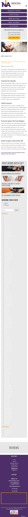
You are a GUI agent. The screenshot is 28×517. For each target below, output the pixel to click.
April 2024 (6, 268)
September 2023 (8, 281)
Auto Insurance (8, 430)
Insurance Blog (14, 468)
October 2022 (7, 302)
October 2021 (7, 325)
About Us (14, 461)
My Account (14, 26)
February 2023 (7, 295)
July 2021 (6, 331)
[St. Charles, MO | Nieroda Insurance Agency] (11, 3)
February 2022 (7, 317)
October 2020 (7, 348)
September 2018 (8, 395)
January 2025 (7, 251)
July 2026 (6, 217)
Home (14, 459)
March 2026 (7, 224)
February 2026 (7, 226)
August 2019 (7, 374)
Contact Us (14, 470)
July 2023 (6, 285)
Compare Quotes (14, 466)
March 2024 (7, 270)
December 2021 (8, 321)
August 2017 (7, 420)
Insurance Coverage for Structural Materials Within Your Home (13, 62)
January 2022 (7, 319)
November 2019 (8, 368)
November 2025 (8, 232)
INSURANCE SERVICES (14, 463)
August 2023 (7, 283)
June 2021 (6, 332)
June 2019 (6, 378)
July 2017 (6, 422)
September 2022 (8, 304)
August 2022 (7, 306)
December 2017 (8, 412)
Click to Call (18, 14)
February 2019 (7, 385)
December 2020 (8, 344)
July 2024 (6, 262)
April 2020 (6, 359)
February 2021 (7, 340)
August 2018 (7, 397)
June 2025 (6, 241)
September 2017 (8, 418)
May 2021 (6, 334)
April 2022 (6, 313)
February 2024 (7, 272)
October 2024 (7, 257)
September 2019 (8, 372)
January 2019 (7, 387)
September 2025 (8, 236)
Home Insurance (8, 152)
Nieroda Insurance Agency (6, 507)
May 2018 (6, 403)
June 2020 (6, 355)
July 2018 (6, 399)
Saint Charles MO (12, 154)
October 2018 (7, 393)
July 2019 (6, 376)
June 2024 (6, 264)
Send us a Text (17, 18)
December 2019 (8, 367)
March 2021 (7, 338)
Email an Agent (17, 22)
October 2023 (7, 279)
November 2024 (8, 255)
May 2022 (6, 312)
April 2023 (6, 291)
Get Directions (14, 37)
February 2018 (7, 408)
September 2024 (8, 259)
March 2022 (7, 315)
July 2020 (6, 353)
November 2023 (8, 277)
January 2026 (7, 228)
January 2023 (7, 296)
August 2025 (7, 238)
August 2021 (7, 329)
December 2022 (8, 298)
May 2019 (6, 380)
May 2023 (6, 289)
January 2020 (7, 365)
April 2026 (6, 223)
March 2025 (7, 247)
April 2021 (6, 336)
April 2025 (6, 245)
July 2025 (6, 240)
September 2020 (8, 349)
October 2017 (7, 416)
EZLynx (24, 507)
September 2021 (8, 327)
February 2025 (7, 249)
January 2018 (7, 410)
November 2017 (8, 414)
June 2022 (6, 310)
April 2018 (6, 404)
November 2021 (8, 323)
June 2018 (6, 401)
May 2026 (6, 221)
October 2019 (7, 370)
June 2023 (6, 287)
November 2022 (8, 300)
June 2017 (6, 423)
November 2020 (8, 346)
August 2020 (7, 351)
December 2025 (8, 230)
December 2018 (8, 389)
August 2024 (7, 260)
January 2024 (7, 274)
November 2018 (8, 391)
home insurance (18, 152)
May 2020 (6, 357)
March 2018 (7, 406)
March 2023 (7, 293)
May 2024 (6, 266)
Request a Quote (17, 11)
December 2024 (8, 253)
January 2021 (7, 342)
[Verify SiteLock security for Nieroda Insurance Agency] (14, 512)
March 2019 (7, 384)
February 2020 (7, 363)
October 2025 (7, 234)
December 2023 (8, 276)
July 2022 (6, 308)
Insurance (6, 434)
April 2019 (6, 382)
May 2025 (6, 243)
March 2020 (7, 361)
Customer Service (14, 465)
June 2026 (6, 219)
